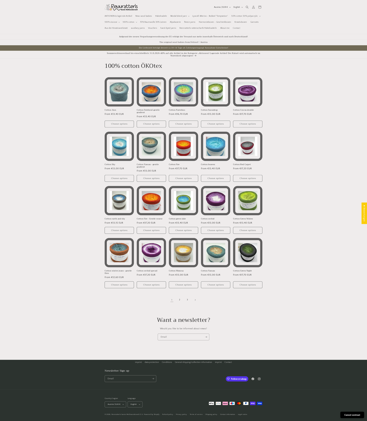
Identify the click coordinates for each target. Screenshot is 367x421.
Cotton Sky (110, 164)
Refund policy (167, 414)
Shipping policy (211, 414)
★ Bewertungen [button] (364, 213)
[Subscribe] (206, 337)
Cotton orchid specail (147, 271)
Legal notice (242, 414)
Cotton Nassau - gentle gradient (148, 165)
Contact (228, 362)
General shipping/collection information (193, 362)
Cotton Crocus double (243, 110)
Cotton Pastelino (177, 110)
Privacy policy (181, 414)
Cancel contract (352, 415)
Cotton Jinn (110, 110)
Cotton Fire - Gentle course (149, 219)
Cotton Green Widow (243, 219)
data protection (152, 362)
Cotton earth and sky (115, 219)
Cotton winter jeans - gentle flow (118, 272)
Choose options (119, 124)
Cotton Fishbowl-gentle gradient (148, 111)
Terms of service (196, 414)
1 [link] (171, 300)
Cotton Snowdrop (209, 110)
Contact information (227, 414)
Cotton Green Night (242, 271)
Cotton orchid (207, 219)
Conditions (167, 362)
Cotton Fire (174, 164)
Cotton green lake (177, 219)
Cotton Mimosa (176, 271)
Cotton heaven (208, 164)
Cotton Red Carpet (242, 164)
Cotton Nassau (208, 271)
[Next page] (195, 300)
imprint (138, 362)
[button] (180, 16)
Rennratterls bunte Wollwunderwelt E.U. (128, 414)
